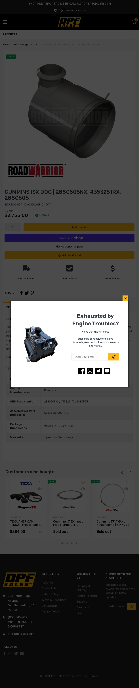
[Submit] (113, 356)
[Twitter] (90, 371)
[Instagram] (98, 371)
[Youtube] (107, 371)
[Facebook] (81, 371)
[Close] (125, 298)
